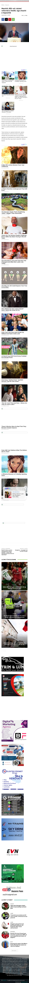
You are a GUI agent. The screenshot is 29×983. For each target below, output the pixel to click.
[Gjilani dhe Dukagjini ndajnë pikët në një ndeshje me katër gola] (14, 576)
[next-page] (5, 651)
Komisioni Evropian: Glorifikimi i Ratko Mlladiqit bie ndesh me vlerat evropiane (18, 945)
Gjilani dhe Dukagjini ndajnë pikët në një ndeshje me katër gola (14, 587)
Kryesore (7, 5)
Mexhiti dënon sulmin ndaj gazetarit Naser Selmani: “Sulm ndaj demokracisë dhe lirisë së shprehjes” (7, 552)
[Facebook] (2, 19)
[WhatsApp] (13, 19)
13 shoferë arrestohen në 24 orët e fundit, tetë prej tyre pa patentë (14, 616)
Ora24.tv (5, 980)
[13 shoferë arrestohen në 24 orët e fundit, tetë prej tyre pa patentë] (14, 605)
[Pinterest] (9, 19)
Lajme (14, 613)
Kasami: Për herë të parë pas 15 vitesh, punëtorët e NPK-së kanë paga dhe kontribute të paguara (18, 935)
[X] (6, 19)
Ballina (2, 5)
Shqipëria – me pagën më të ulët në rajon (21, 551)
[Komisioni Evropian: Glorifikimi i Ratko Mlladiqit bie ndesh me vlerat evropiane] (5, 944)
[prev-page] (2, 651)
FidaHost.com (24, 982)
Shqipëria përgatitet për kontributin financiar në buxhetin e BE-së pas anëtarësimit (14, 644)
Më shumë (14, 950)
